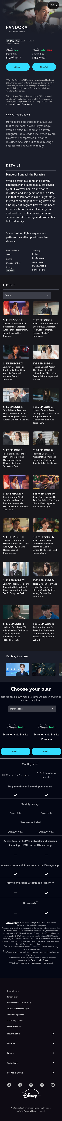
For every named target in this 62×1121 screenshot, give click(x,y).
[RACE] (17, 669)
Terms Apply (11, 923)
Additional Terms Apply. (22, 104)
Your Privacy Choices (15, 1021)
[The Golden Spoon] (43, 669)
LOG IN (53, 5)
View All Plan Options (18, 114)
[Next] (56, 669)
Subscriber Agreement (15, 1015)
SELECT (18, 67)
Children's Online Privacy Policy (19, 1003)
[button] (31, 1033)
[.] (9, 1085)
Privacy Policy (12, 997)
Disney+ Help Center (39, 960)
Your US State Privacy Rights (18, 1009)
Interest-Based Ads (14, 1026)
